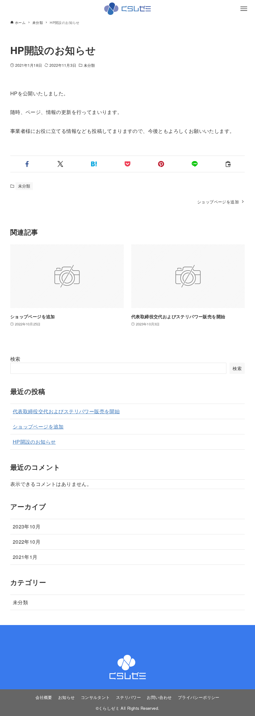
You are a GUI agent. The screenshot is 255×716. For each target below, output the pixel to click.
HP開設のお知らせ (34, 441)
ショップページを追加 (38, 426)
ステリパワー (128, 697)
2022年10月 (26, 541)
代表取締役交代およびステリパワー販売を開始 (66, 411)
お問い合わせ (159, 697)
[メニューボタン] (244, 8)
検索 (15, 358)
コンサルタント (95, 697)
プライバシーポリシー (199, 697)
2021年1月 (25, 556)
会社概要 (43, 697)
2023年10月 (26, 526)
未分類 (89, 65)
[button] (27, 164)
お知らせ (66, 697)
